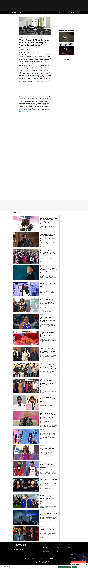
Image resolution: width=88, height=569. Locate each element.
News (47, 12)
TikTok (68, 12)
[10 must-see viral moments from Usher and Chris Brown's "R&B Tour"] (26, 517)
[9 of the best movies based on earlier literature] (26, 485)
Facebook (71, 12)
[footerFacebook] (45, 563)
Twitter (73, 12)
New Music (42, 445)
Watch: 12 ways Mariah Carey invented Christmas (75, 565)
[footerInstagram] (37, 563)
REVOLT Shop (70, 550)
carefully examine (41, 72)
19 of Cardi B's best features (48, 431)
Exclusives (43, 12)
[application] (79, 558)
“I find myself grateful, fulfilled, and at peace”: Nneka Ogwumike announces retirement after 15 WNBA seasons (48, 318)
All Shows (44, 546)
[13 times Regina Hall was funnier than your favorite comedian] (26, 533)
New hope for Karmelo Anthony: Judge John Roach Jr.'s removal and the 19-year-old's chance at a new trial (48, 253)
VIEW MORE (66, 59)
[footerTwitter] (48, 563)
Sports (41, 314)
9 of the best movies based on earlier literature (48, 480)
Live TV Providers (46, 548)
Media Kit (57, 550)
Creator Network (46, 551)
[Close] (87, 567)
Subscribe (56, 12)
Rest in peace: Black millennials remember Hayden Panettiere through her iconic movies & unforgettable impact (48, 416)
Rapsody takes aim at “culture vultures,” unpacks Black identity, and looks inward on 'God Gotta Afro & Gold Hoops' (48, 221)
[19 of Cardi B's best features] (26, 436)
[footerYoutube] (51, 563)
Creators (51, 12)
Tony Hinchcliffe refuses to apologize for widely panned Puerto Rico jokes (65, 56)
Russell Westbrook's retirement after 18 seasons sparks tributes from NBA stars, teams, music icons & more (48, 498)
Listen (32, 12)
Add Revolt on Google (35, 52)
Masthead (57, 547)
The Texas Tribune (31, 76)
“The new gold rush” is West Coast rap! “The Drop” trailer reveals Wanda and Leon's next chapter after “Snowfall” (48, 366)
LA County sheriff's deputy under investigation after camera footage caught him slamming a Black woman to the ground (66, 44)
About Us (57, 546)
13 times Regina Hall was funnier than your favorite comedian (47, 529)
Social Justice (37, 12)
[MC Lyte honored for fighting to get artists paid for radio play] (26, 289)
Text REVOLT (70, 548)
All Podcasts (45, 547)
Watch (28, 12)
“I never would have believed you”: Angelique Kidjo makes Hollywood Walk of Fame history (48, 334)
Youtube (75, 13)
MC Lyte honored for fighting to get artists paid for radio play (48, 285)
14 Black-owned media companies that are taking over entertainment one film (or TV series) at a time (47, 350)
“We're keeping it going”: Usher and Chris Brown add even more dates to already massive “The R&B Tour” (48, 399)
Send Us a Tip (58, 548)
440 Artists (45, 552)
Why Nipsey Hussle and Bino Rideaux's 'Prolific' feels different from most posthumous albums (48, 465)
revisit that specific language (42, 67)
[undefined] (66, 37)
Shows (25, 12)
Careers (57, 551)
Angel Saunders (23, 52)
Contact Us (70, 547)
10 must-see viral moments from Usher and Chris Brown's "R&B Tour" (48, 513)
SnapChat (70, 12)
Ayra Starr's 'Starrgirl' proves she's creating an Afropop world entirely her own (48, 448)
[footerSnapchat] (42, 563)
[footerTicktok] (40, 563)
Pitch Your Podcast (46, 550)
